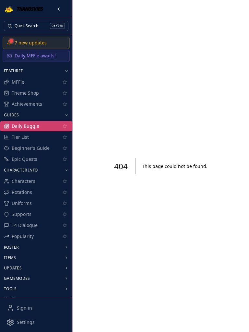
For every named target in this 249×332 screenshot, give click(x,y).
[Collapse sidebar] (58, 9)
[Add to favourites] (64, 82)
